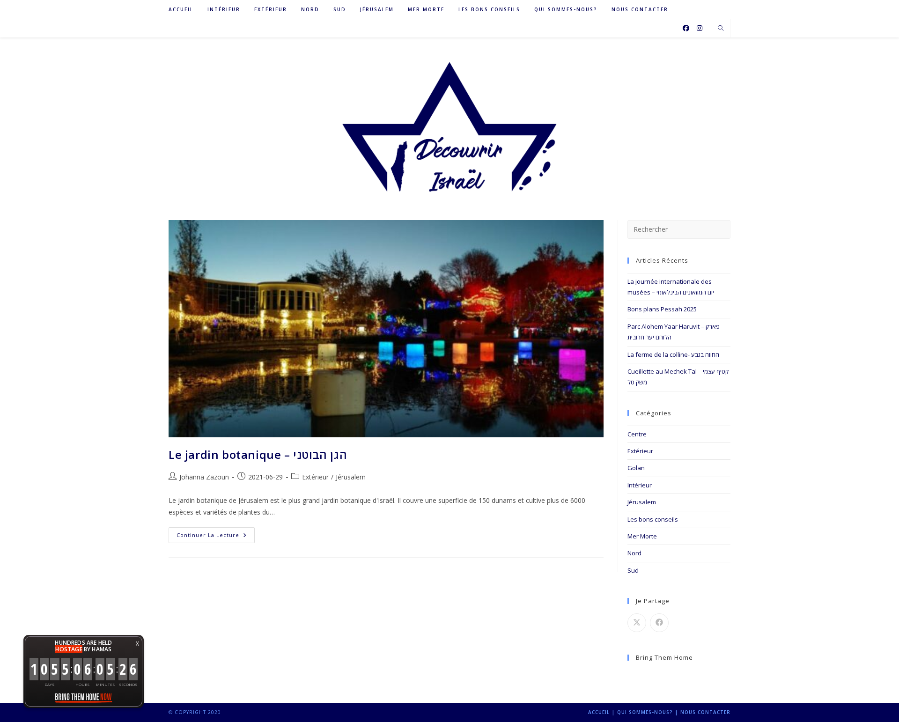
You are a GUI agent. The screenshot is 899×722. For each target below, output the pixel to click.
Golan (636, 468)
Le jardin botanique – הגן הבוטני (258, 454)
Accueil (599, 712)
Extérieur (640, 451)
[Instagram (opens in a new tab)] (699, 28)
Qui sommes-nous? (645, 712)
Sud (633, 570)
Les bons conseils (652, 519)
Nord (634, 553)
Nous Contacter (705, 712)
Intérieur (639, 485)
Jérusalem (641, 502)
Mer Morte (642, 536)
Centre (637, 434)
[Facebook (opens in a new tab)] (686, 28)
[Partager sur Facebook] (659, 622)
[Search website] (720, 28)
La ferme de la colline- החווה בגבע (673, 354)
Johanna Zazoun (204, 476)
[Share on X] (636, 622)
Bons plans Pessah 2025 (662, 309)
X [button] (137, 644)
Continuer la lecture (216, 536)
